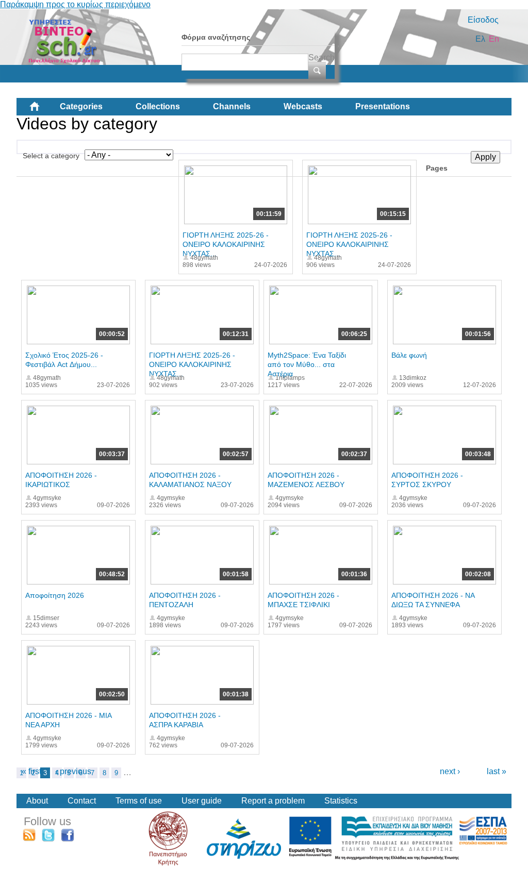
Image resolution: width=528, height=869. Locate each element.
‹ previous (73, 771)
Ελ (480, 39)
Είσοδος (483, 19)
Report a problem (273, 800)
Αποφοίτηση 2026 (54, 595)
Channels (232, 106)
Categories (81, 106)
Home (42, 110)
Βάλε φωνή (409, 355)
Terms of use (139, 800)
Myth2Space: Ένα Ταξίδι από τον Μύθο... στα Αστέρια (307, 364)
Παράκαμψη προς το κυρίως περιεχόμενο (75, 4)
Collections (158, 106)
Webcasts (303, 106)
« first (31, 771)
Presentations (382, 106)
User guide (202, 800)
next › (450, 771)
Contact (82, 800)
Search (321, 57)
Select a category (51, 156)
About (37, 800)
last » (496, 771)
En (494, 39)
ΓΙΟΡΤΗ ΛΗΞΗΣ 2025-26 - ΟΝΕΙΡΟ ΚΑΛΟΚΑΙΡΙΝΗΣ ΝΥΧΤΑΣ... (226, 244)
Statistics (340, 800)
